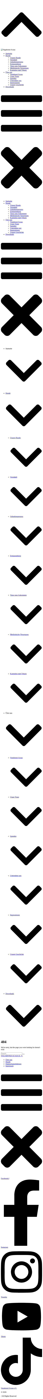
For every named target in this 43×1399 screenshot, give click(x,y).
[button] (21, 144)
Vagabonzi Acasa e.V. (9, 1388)
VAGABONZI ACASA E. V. (12, 1056)
